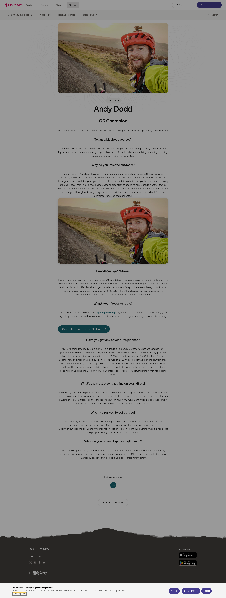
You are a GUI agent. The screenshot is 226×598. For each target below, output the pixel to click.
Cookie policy (19, 594)
